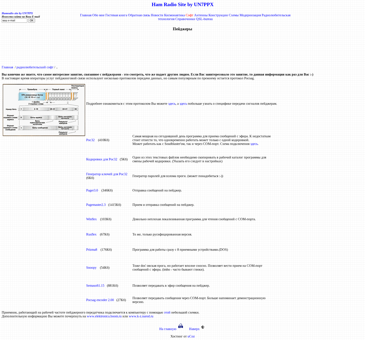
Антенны (201, 15)
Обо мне (98, 15)
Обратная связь (139, 15)
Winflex (91, 219)
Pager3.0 (92, 190)
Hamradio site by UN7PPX (17, 13)
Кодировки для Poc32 (101, 159)
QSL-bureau (204, 19)
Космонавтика (174, 15)
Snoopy (91, 267)
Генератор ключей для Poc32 (106, 174)
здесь (172, 103)
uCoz (191, 336)
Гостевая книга (116, 15)
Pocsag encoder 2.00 (100, 300)
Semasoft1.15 (95, 285)
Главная (85, 15)
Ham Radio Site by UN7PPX (183, 4)
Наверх (194, 329)
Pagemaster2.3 (96, 204)
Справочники (185, 19)
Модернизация (250, 15)
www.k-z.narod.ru (141, 316)
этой (167, 312)
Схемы (234, 15)
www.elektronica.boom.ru (104, 316)
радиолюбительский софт (34, 67)
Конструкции (218, 15)
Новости (157, 15)
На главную (167, 329)
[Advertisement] (182, 48)
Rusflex (91, 234)
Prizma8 (91, 249)
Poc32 (90, 140)
